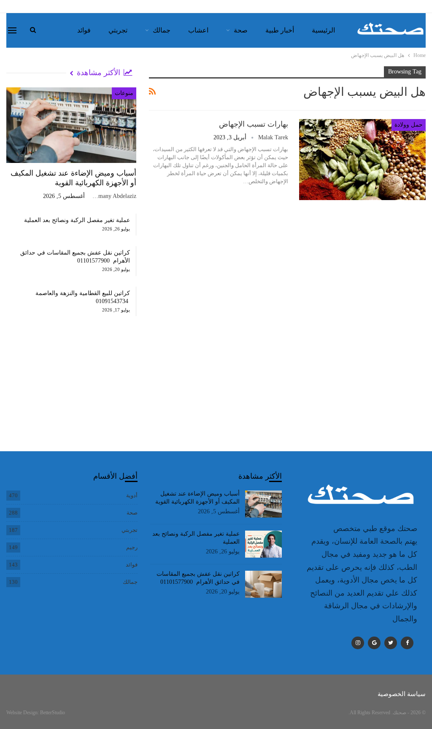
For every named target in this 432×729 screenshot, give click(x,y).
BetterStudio (52, 712)
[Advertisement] (71, 392)
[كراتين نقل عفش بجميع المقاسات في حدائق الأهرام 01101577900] (263, 584)
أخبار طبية (279, 30)
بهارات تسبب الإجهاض (253, 124)
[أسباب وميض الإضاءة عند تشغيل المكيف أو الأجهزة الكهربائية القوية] (71, 125)
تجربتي (117, 30)
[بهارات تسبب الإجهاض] (362, 159)
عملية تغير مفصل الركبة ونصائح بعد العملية (77, 220)
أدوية (132, 495)
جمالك (161, 30)
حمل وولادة (408, 125)
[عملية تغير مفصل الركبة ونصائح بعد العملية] (263, 544)
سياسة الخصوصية (402, 694)
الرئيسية (323, 30)
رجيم (132, 547)
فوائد (84, 30)
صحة (241, 30)
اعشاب (198, 30)
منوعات (124, 93)
